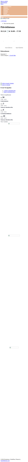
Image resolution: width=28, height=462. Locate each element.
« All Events (3, 21)
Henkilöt (6, 10)
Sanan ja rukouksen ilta (9, 90)
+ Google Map (12, 55)
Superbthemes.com (5, 460)
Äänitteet (6, 11)
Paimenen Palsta (7, 6)
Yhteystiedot (7, 14)
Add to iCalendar (6, 84)
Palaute (5, 13)
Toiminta (6, 7)
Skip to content (4, 1)
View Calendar (4, 121)
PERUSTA (6, 9)
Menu (2, 4)
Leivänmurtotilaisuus (6, 113)
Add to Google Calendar (8, 83)
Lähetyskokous (4, 101)
